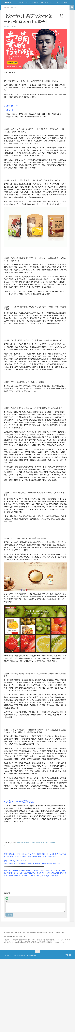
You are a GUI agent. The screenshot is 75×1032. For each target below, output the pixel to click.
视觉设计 (13, 7)
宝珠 (6, 26)
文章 (20, 2)
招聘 (51, 2)
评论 (6, 901)
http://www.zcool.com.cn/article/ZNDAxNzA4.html (35, 842)
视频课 (34, 2)
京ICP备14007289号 (30, 955)
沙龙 (26, 2)
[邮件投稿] (70, 955)
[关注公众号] (66, 955)
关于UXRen (64, 2)
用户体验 (7, 7)
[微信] (6, 898)
